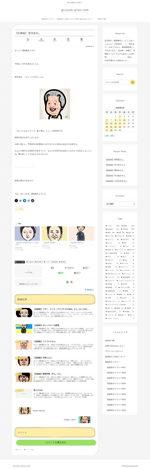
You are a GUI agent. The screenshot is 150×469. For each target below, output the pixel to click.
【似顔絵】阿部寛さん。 (115, 160)
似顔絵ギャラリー (112, 362)
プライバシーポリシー (114, 351)
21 (111, 127)
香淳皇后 (63, 262)
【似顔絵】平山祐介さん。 (116, 176)
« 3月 (107, 136)
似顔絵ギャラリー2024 (116, 405)
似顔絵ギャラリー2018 (116, 373)
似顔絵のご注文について (115, 357)
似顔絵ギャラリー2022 (116, 394)
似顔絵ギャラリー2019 (116, 378)
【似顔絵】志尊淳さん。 (78, 242)
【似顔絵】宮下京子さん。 (116, 165)
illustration (39, 262)
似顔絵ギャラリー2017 (116, 367)
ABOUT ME (110, 341)
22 (115, 127)
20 (107, 127)
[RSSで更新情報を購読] (71, 282)
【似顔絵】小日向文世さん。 (117, 181)
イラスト (48, 262)
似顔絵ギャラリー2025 (116, 410)
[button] (81, 40)
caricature (31, 262)
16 (120, 123)
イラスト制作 (20, 262)
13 (107, 123)
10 (124, 120)
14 (111, 123)
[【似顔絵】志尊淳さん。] (81, 233)
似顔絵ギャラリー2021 (116, 389)
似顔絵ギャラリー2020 (116, 383)
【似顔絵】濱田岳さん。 (115, 170)
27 (107, 130)
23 (120, 127)
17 (124, 123)
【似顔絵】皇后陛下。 (50, 242)
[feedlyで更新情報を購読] (67, 282)
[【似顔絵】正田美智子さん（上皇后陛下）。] (27, 233)
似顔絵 (56, 262)
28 (111, 130)
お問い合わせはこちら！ (115, 346)
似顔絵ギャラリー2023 (116, 399)
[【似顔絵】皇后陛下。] (54, 233)
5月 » (113, 136)
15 (115, 123)
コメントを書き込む (55, 442)
